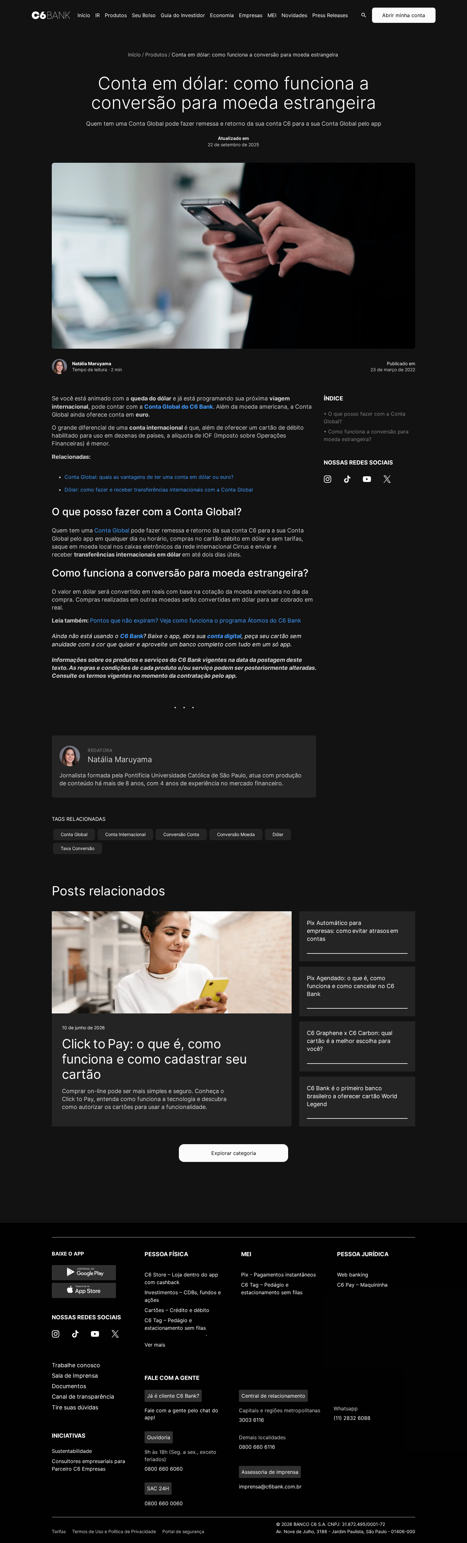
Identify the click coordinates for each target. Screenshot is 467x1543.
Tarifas (59, 1531)
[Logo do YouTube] (367, 482)
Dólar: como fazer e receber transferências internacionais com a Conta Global (158, 489)
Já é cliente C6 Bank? (173, 1396)
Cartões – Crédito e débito (177, 1310)
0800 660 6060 (164, 1469)
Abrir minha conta (403, 15)
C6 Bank (131, 636)
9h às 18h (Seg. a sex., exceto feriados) (180, 1455)
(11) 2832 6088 (352, 1418)
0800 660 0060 (164, 1503)
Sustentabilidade (72, 1451)
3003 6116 (251, 1420)
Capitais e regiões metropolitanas (279, 1410)
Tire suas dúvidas (75, 1407)
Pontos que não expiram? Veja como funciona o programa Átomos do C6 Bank (195, 620)
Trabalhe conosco (76, 1365)
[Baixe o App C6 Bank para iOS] (84, 1290)
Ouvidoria (158, 1437)
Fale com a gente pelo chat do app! (181, 1414)
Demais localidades (262, 1437)
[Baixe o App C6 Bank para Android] (84, 1272)
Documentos (69, 1386)
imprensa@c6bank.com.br (270, 1486)
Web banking (352, 1274)
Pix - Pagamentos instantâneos (278, 1274)
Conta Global (111, 530)
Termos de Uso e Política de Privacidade (114, 1531)
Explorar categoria (233, 1153)
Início (134, 54)
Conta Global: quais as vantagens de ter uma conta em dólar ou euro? (149, 477)
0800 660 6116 (257, 1447)
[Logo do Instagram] (327, 482)
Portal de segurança (183, 1531)
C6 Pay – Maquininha (362, 1285)
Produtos (156, 54)
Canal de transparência (83, 1396)
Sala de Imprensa (75, 1375)
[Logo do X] (387, 482)
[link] (172, 1018)
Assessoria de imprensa (269, 1472)
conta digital (224, 636)
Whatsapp (346, 1408)
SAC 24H (158, 1488)
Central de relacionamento (273, 1396)
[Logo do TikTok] (347, 482)
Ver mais (155, 1345)
